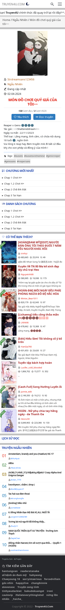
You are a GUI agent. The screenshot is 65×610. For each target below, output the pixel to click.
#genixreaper (53, 155)
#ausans (18, 155)
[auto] (28, 4)
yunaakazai (15, 507)
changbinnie (39, 583)
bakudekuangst (34, 591)
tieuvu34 (25, 418)
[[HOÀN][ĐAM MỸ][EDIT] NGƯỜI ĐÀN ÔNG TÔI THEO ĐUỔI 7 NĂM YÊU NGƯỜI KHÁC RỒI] (8, 252)
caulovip (7, 595)
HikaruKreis (16, 468)
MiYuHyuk (15, 458)
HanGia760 (26, 346)
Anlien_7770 (16, 479)
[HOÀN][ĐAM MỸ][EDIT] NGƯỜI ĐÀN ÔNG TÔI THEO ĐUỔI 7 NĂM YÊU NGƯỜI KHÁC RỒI (39, 245)
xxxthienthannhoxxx (20, 550)
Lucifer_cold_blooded (31, 367)
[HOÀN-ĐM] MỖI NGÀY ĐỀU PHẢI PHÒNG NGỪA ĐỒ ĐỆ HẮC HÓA (39, 292)
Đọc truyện (46, 117)
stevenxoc (8, 587)
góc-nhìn (7, 583)
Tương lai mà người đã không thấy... (26, 521)
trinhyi (24, 253)
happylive (22, 583)
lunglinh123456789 (19, 517)
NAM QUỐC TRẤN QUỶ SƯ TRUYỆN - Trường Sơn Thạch (33, 532)
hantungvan (10, 571)
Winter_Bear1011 (29, 298)
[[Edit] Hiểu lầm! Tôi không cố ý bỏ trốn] (8, 348)
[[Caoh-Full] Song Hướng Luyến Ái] (8, 396)
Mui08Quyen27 (17, 489)
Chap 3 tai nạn (12, 195)
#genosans (10, 161)
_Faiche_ (17, 599)
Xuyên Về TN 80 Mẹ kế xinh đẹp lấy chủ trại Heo (38, 268)
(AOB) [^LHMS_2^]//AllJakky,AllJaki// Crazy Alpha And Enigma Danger (34, 474)
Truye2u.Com (7, 559)
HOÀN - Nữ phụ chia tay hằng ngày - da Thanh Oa (38, 412)
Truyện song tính (28, 587)
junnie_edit (26, 391)
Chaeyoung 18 (11, 579)
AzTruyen (17, 559)
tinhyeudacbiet (12, 591)
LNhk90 (24, 322)
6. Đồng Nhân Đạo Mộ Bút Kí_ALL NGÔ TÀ (29, 512)
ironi (50, 591)
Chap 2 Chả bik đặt (15, 189)
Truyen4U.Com (13, 4)
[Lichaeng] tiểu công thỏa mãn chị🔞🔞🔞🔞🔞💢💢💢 (38, 316)
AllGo (11, 463)
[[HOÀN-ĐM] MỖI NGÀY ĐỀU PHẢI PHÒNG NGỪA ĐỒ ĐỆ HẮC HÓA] (8, 300)
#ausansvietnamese (34, 155)
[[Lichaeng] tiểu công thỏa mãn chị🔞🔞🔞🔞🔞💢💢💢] (8, 324)
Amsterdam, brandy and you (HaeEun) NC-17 (31, 453)
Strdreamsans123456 (21, 79)
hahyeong (35, 575)
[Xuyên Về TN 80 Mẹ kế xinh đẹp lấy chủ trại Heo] (8, 276)
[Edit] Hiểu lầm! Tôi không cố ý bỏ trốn (40, 340)
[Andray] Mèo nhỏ (17, 503)
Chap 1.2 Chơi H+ (14, 183)
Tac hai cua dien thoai (19, 493)
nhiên (5, 599)
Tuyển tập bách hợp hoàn (35, 363)
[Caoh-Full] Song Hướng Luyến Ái (40, 387)
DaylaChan (15, 538)
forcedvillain (52, 579)
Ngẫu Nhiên (15, 84)
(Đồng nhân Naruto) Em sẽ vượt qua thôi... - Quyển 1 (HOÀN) (34, 544)
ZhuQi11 (14, 526)
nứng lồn (52, 595)
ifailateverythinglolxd (30, 595)
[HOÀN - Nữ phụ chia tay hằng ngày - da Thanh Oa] (8, 420)
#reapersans (23, 161)
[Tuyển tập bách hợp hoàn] (8, 372)
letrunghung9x (17, 498)
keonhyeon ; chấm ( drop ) (21, 484)
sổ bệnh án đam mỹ (14, 575)
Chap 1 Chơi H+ (13, 177)
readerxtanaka (29, 571)
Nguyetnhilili (27, 274)
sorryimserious (32, 579)
